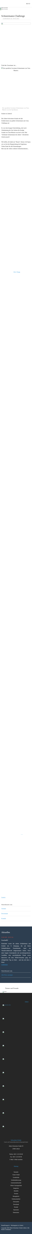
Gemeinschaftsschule (16, 1183)
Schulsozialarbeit (16, 1199)
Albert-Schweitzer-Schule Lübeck (3, 3)
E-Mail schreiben (18, 1159)
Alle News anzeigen (7, 975)
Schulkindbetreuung (16, 1180)
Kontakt (3, 918)
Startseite (16, 1172)
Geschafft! (4, 940)
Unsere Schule (16, 1174)
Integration (16, 1188)
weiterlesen (4, 964)
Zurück (3, 897)
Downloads (4, 913)
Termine (3, 908)
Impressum (16, 1209)
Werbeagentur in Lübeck (17, 1225)
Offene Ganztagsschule (16, 1185)
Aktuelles (16, 1191)
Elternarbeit (16, 1201)
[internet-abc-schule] (13, 1010)
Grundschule (16, 1177)
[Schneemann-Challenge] (16, 43)
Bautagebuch (16, 1196)
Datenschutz (16, 1212)
